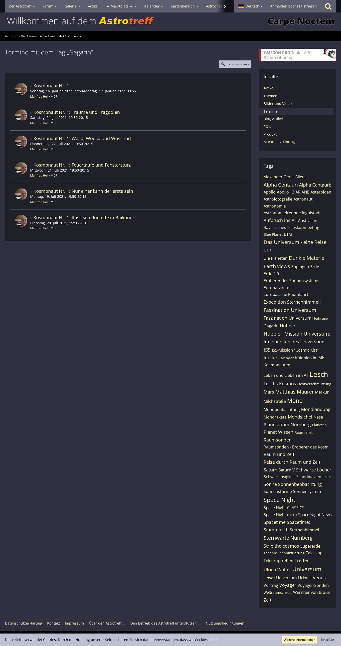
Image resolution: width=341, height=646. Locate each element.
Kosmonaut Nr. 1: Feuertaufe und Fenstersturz (82, 165)
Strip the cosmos (281, 546)
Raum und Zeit (279, 454)
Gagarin (271, 326)
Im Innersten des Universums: (295, 342)
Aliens (301, 177)
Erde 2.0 (271, 273)
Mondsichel (300, 417)
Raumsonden (278, 440)
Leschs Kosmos (280, 384)
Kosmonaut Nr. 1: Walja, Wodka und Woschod (82, 138)
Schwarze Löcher (313, 470)
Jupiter (270, 358)
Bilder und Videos (278, 103)
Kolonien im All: (309, 358)
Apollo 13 (285, 192)
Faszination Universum (290, 310)
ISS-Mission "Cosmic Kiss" (295, 350)
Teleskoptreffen (278, 560)
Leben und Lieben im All (286, 375)
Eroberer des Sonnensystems (291, 280)
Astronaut (303, 199)
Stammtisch (276, 530)
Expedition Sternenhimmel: (292, 302)
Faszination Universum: (288, 318)
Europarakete (276, 287)
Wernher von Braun (311, 592)
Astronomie (275, 206)
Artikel (269, 88)
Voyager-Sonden (313, 585)
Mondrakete (275, 417)
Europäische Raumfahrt (286, 294)
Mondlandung (316, 409)
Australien (307, 220)
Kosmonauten (277, 365)
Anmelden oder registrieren (293, 6)
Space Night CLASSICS (284, 507)
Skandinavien (308, 476)
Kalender (286, 358)
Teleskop (314, 553)
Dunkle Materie (306, 257)
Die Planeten (276, 258)
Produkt (270, 134)
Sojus (327, 476)
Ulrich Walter (277, 570)
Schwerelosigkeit (279, 476)
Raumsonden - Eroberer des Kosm (296, 447)
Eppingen (300, 266)
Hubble (287, 326)
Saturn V (287, 470)
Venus (319, 578)
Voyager (287, 585)
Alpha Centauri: (315, 185)
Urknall (305, 578)
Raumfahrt (304, 432)
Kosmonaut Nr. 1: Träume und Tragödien (76, 112)
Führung (321, 318)
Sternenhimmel (304, 530)
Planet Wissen (278, 432)
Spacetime (275, 522)
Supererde (310, 546)
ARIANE (302, 192)
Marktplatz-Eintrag (279, 141)
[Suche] (328, 6)
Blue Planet (273, 234)
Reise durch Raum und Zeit (292, 462)
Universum (306, 569)
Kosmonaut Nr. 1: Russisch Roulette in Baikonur (83, 217)
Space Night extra (280, 514)
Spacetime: (298, 522)
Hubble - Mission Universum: (297, 333)
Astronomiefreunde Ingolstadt (292, 212)
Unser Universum (280, 578)
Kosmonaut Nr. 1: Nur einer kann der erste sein (83, 191)
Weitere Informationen (299, 640)
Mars (269, 392)
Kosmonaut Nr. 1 (51, 86)
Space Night (279, 500)
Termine (271, 111)
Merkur (322, 392)
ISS (267, 349)
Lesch (319, 374)
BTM (288, 234)
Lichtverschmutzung (314, 384)
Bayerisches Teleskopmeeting (291, 227)
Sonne (270, 484)
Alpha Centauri (281, 184)
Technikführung (291, 553)
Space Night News (315, 514)
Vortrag (271, 585)
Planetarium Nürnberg (287, 425)
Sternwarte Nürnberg (288, 537)
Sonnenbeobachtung (300, 484)
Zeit (267, 600)
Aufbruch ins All (280, 220)
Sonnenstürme (278, 491)
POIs (267, 126)
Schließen (327, 640)
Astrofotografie (278, 199)
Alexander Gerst (279, 177)
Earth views (277, 266)
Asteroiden (321, 192)
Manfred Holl (39, 96)
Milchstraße (275, 401)
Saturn (270, 470)
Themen (270, 95)
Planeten (319, 425)
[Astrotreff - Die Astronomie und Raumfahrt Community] (170, 22)
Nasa (318, 417)
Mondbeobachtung (282, 409)
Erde (314, 266)
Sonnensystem (307, 491)
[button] (250, 6)
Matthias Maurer (294, 391)
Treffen (302, 560)
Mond (295, 401)
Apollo (270, 192)
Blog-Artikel (273, 118)
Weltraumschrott (278, 592)
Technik (270, 553)
